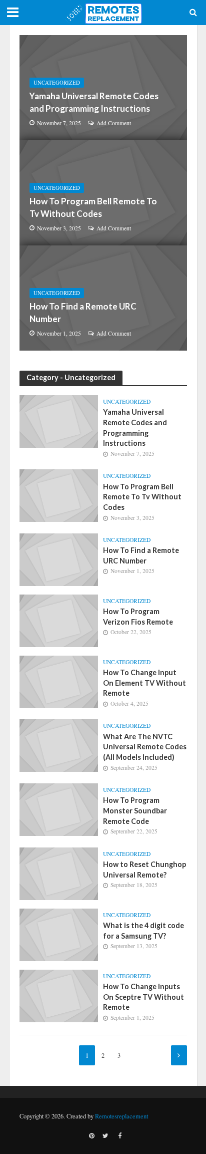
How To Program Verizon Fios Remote (138, 616)
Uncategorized (57, 82)
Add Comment (113, 123)
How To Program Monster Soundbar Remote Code (135, 810)
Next (179, 1055)
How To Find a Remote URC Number (83, 312)
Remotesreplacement (121, 1116)
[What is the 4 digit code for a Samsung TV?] (59, 934)
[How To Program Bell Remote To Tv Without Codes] (103, 192)
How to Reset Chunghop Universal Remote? (144, 869)
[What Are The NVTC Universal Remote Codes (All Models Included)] (59, 744)
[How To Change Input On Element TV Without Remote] (59, 681)
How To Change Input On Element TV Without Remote (144, 682)
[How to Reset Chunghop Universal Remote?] (59, 873)
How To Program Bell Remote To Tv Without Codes (93, 207)
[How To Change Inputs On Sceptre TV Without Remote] (59, 995)
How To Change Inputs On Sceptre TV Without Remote (143, 996)
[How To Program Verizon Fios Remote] (59, 620)
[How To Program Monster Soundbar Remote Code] (59, 808)
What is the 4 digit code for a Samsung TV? (143, 930)
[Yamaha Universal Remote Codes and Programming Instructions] (103, 87)
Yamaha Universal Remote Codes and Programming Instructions (94, 102)
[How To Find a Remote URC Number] (103, 298)
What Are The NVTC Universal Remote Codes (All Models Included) (144, 746)
